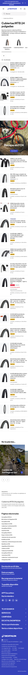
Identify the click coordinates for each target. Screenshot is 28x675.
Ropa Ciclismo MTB (7, 535)
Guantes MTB (5, 530)
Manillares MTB (6, 544)
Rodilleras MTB (6, 539)
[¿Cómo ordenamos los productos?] (2, 60)
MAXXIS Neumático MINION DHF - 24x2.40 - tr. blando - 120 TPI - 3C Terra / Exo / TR (17, 301)
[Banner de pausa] (22, 3)
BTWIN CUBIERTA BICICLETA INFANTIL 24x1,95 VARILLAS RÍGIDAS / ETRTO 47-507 (18, 64)
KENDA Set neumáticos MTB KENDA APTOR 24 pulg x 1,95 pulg (18, 251)
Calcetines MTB (6, 555)
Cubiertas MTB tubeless (7, 48)
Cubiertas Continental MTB (9, 526)
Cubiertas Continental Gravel (10, 557)
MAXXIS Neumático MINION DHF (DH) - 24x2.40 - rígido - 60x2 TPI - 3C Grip (18, 421)
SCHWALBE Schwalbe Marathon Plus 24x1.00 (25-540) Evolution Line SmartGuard (17, 346)
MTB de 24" (6, 33)
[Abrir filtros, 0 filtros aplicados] (4, 56)
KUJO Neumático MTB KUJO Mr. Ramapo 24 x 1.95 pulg (17, 406)
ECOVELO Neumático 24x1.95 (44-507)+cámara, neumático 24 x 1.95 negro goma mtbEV (18, 265)
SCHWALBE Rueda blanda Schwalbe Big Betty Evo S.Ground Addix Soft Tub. (17, 315)
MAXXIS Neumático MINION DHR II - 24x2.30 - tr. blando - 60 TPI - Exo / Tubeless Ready (18, 330)
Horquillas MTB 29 (6, 532)
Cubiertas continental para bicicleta (12, 541)
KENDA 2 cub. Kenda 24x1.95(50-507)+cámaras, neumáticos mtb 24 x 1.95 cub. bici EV (18, 161)
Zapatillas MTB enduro (8, 546)
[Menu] (3, 9)
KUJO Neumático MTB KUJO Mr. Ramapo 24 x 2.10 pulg (17, 107)
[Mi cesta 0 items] (24, 9)
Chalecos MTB (5, 548)
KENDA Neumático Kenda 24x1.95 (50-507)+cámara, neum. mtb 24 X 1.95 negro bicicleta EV (17, 206)
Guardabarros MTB (7, 523)
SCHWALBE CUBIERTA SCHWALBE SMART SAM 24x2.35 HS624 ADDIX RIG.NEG (16, 236)
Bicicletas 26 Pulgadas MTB (9, 519)
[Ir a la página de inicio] (12, 9)
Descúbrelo (14, 150)
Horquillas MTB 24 (7, 517)
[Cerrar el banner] (25, 3)
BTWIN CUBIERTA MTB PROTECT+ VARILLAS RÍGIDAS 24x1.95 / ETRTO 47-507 (18, 79)
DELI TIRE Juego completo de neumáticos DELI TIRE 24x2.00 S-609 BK (18, 176)
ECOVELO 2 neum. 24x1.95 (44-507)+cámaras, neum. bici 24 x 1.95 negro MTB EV (17, 93)
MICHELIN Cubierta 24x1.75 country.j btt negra (17, 189)
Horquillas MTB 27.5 (7, 553)
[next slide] (8, 480)
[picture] (4, 66)
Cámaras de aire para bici (9, 537)
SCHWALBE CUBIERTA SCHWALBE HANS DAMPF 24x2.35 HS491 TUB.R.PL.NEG (18, 391)
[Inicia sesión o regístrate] (21, 9)
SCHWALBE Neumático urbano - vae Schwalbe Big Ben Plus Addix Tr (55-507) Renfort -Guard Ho (18, 376)
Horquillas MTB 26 (6, 528)
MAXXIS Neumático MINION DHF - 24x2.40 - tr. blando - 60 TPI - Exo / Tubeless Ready (18, 360)
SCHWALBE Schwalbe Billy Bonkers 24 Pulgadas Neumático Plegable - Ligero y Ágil (18, 281)
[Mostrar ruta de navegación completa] (2, 18)
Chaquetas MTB (6, 559)
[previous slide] (3, 480)
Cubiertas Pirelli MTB (7, 550)
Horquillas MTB (6, 521)
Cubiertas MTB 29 (19, 47)
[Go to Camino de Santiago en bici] (22, 472)
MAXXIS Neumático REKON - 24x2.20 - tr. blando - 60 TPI (18, 221)
